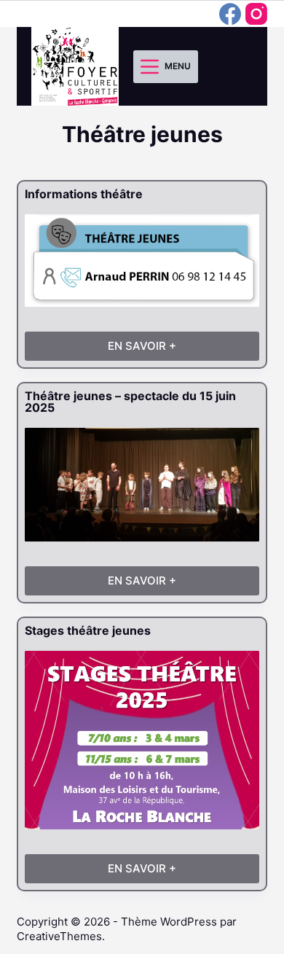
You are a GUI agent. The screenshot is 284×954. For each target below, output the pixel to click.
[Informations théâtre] (142, 260)
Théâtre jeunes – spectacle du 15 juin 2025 (130, 401)
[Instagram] (256, 14)
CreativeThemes (59, 936)
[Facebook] (230, 14)
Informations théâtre (84, 194)
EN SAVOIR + (158, 350)
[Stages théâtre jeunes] (142, 740)
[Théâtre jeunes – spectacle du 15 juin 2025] (142, 484)
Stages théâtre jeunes (88, 630)
